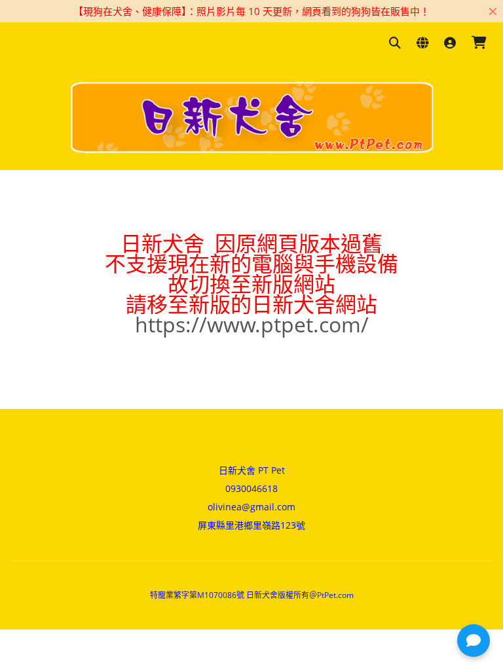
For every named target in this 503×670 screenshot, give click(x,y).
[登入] (450, 43)
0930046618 (251, 488)
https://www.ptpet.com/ (252, 324)
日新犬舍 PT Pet (252, 470)
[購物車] (479, 43)
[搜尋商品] (395, 43)
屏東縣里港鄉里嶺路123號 (251, 525)
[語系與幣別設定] (422, 43)
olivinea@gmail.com (251, 507)
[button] (473, 640)
